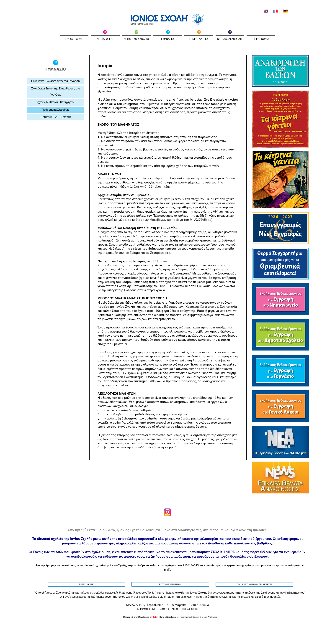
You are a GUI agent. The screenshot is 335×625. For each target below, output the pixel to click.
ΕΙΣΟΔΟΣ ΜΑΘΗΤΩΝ (170, 584)
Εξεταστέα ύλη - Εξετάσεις (55, 117)
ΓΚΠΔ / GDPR (86, 584)
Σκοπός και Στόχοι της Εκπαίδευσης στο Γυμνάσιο (55, 92)
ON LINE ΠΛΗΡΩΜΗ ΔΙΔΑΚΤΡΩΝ (254, 584)
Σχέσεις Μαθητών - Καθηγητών (55, 102)
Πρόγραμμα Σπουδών (56, 109)
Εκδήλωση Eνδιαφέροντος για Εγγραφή (55, 81)
